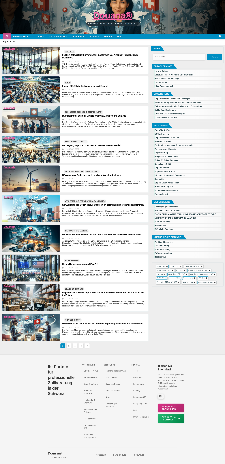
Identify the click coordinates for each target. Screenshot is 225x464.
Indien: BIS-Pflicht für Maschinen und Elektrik (85, 86)
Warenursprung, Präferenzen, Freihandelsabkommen (178, 103)
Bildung (93, 36)
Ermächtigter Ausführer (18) (198, 270)
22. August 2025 (72, 327)
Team (135, 371)
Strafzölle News (91, 371)
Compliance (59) (192, 267)
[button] (220, 36)
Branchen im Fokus (74, 171)
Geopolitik (159, 179)
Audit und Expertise (164, 242)
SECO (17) (202, 278)
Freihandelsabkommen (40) (201, 274)
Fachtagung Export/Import (166, 207)
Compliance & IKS (163, 164)
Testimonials (160, 226)
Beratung (78, 36)
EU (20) (160, 274)
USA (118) (188, 282)
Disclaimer (139, 455)
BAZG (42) (161, 266)
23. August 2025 (72, 268)
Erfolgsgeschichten (163, 253)
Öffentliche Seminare (164, 229)
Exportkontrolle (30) (176, 274)
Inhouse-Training (162, 222)
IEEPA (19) (160, 278)
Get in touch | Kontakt (169, 418)
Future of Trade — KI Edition (167, 211)
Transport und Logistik (76, 231)
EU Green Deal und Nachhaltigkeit (170, 114)
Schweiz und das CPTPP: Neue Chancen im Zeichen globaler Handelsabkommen (103, 205)
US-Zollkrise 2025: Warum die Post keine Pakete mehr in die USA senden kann (101, 234)
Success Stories (112, 390)
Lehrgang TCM (140, 403)
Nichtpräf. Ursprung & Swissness (170, 175)
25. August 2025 (72, 208)
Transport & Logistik (164, 187)
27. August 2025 (72, 179)
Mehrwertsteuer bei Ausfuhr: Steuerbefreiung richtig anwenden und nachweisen (102, 323)
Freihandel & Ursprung (89, 401)
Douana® (112, 15)
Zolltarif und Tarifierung (165, 110)
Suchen (156, 49)
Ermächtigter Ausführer (111, 405)
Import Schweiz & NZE (165, 172)
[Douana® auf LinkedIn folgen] (161, 396)
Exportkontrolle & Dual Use (167, 138)
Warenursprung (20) (206, 282)
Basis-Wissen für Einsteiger (167, 79)
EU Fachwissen (72, 260)
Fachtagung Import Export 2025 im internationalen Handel (91, 145)
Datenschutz (119, 455)
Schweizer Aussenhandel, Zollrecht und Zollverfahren (178, 106)
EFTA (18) (179, 270)
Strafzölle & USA (162, 130)
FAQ (135, 410)
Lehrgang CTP (139, 397)
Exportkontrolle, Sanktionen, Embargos (172, 99)
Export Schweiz (162, 168)
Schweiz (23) (188, 278)
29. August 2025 (72, 61)
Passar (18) (174, 278)
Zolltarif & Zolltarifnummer (166, 160)
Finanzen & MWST (73, 320)
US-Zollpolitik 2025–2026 (166, 117)
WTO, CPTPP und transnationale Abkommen (85, 201)
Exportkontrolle (91, 384)
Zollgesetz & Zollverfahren (166, 157)
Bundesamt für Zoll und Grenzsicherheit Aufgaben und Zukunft (94, 115)
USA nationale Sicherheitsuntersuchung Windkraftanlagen (91, 175)
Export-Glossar (57, 36)
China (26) (175, 266)
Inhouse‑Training (141, 417)
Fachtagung (138, 384)
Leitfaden (38, 36)
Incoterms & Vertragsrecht (166, 190)
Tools (120, 36)
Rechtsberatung (162, 246)
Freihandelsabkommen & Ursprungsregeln (174, 145)
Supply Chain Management (167, 183)
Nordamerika (92, 171)
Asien (67, 82)
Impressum (101, 455)
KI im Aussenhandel (164, 86)
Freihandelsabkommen (115, 371)
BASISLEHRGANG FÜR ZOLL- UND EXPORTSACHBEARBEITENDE (185, 214)
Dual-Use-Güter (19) (164, 270)
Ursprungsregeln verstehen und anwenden (174, 75)
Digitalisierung (161, 153)
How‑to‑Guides (20, 36)
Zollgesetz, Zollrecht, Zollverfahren (83, 112)
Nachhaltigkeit (161, 194)
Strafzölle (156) (167, 282)
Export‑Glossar (112, 377)
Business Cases (112, 384)
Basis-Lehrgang (162, 82)
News (108, 397)
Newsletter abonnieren (169, 407)
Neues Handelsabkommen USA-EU (79, 264)
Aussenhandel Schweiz (75, 142)
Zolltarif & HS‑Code (88, 392)
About (107, 36)
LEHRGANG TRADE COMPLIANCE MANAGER (176, 218)
